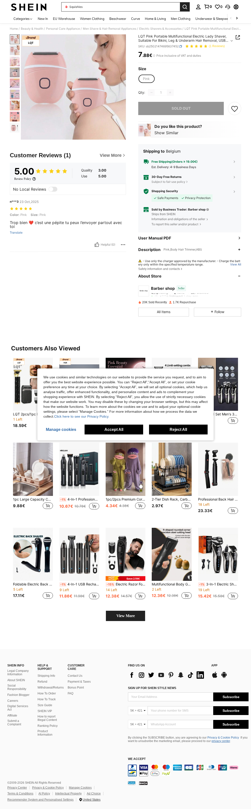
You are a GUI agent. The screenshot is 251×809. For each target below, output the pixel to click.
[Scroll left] (231, 18)
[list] (167, 675)
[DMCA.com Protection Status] (143, 783)
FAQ (70, 693)
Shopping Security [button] (164, 191)
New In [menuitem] (43, 19)
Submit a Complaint (14, 722)
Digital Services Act (17, 707)
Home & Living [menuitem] (155, 19)
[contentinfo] (188, 770)
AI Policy (44, 793)
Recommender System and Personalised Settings (40, 799)
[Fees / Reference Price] (154, 55)
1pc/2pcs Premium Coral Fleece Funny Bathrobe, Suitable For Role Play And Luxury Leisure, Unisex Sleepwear (126, 499)
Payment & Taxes (79, 681)
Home (14, 28)
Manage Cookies (80, 787)
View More (125, 616)
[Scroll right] (236, 18)
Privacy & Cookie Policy (223, 737)
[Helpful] (97, 245)
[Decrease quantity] (151, 92)
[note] (126, 578)
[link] (208, 7)
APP (214, 665)
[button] (228, 7)
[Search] (185, 7)
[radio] (146, 79)
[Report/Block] (123, 245)
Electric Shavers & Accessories (160, 28)
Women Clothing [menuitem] (92, 19)
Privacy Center (17, 787)
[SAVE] (234, 108)
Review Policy (22, 179)
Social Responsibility (16, 687)
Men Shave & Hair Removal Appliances (109, 28)
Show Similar (166, 133)
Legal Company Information (18, 672)
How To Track (47, 699)
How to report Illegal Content (47, 718)
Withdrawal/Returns (51, 687)
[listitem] (33, 396)
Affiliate (12, 715)
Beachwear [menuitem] (117, 19)
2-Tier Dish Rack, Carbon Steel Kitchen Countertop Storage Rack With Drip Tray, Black (172, 499)
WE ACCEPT (137, 759)
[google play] (224, 677)
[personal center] (198, 7)
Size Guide (45, 705)
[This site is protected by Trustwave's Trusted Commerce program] (131, 783)
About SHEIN (16, 680)
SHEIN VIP (45, 711)
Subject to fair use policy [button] (168, 182)
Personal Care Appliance (63, 28)
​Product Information (45, 732)
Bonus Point (76, 687)
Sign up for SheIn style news (152, 688)
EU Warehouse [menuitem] (64, 19)
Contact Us (75, 675)
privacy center (221, 741)
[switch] (53, 189)
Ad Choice (94, 793)
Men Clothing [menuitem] (180, 19)
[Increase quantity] (170, 92)
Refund (42, 681)
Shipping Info (46, 675)
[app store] (214, 677)
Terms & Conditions (20, 793)
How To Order (47, 693)
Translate (16, 232)
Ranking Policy (48, 726)
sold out (181, 108)
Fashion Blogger (18, 695)
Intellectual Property (68, 793)
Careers (12, 701)
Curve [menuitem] (135, 19)
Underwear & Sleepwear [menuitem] (213, 19)
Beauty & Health (32, 28)
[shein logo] (29, 7)
